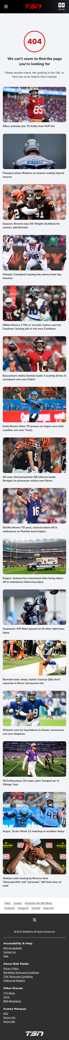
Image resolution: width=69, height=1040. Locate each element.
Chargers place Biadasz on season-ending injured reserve (33, 175)
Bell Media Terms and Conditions (21, 972)
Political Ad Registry (14, 980)
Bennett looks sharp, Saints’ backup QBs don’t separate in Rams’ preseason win (31, 681)
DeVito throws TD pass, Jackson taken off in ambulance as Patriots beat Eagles (30, 529)
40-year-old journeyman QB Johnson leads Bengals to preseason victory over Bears (29, 479)
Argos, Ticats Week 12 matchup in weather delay (33, 831)
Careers (17, 903)
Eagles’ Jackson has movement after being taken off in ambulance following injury (33, 580)
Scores (62, 9)
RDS (5, 1013)
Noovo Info (9, 1017)
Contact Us (9, 952)
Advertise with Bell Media (38, 903)
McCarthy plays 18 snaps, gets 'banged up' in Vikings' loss (31, 782)
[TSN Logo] (33, 6)
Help (5, 956)
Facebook (9, 907)
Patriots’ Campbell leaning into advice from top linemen (32, 276)
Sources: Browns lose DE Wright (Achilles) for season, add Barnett (31, 225)
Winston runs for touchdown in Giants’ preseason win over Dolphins (33, 732)
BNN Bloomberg (12, 1001)
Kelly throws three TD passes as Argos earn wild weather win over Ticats (33, 428)
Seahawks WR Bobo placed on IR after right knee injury (33, 630)
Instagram (23, 907)
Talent (7, 903)
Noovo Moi (9, 1021)
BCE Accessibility (12, 948)
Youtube (35, 907)
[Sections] (6, 6)
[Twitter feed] (34, 920)
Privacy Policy (11, 968)
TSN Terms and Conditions (18, 976)
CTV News (9, 993)
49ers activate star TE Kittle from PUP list (29, 126)
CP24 (6, 997)
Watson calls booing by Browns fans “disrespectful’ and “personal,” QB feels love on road (32, 882)
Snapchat (48, 907)
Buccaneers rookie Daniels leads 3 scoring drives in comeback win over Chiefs (34, 377)
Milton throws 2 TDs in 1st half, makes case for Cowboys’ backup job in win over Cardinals (32, 327)
